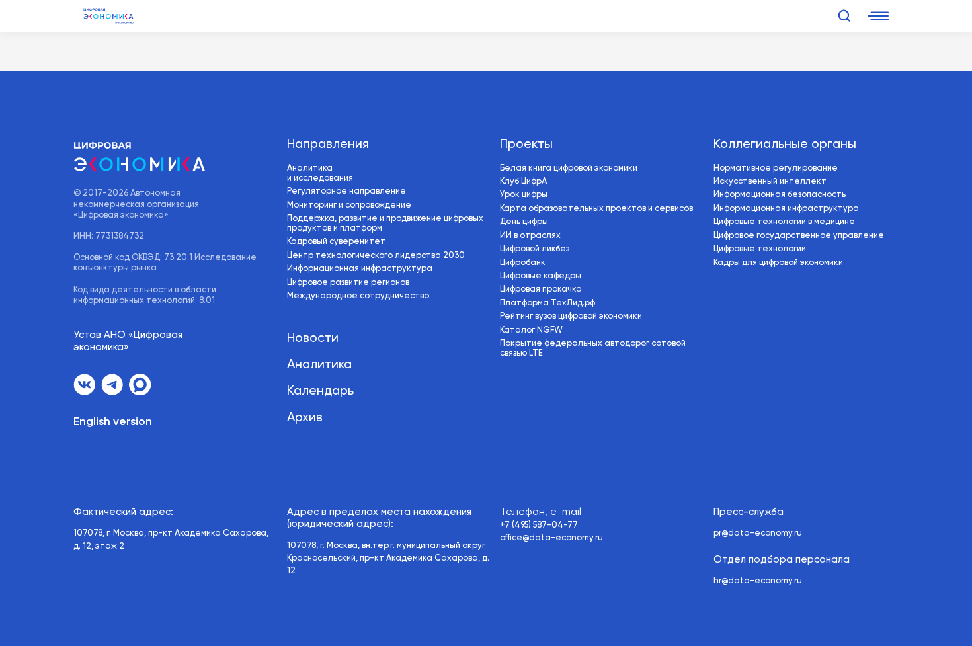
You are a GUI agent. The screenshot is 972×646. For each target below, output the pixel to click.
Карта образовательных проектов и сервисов (596, 208)
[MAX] (140, 384)
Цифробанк (523, 263)
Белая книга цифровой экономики (568, 168)
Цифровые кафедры (540, 276)
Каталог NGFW (531, 330)
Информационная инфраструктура (359, 268)
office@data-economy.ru (551, 538)
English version (112, 422)
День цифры (524, 222)
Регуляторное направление (346, 191)
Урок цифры (523, 194)
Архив (305, 417)
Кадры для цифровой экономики (778, 263)
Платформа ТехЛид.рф (547, 303)
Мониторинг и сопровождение (349, 205)
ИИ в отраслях (530, 235)
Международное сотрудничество (358, 296)
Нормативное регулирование (775, 168)
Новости (313, 338)
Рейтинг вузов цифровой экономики (571, 316)
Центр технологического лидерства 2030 (376, 255)
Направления (328, 144)
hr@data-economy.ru (757, 581)
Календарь (320, 391)
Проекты (526, 144)
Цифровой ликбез (534, 249)
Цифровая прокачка (541, 289)
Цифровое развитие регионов (348, 282)
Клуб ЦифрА (523, 181)
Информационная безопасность (779, 194)
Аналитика (319, 364)
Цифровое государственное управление (798, 235)
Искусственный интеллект (770, 181)
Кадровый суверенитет (336, 241)
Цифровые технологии (759, 249)
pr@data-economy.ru (757, 533)
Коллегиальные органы (784, 144)
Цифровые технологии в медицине (784, 222)
